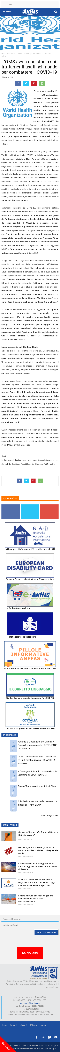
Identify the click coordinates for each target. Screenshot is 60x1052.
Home (4, 1025)
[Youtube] (56, 1037)
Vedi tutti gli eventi (50, 815)
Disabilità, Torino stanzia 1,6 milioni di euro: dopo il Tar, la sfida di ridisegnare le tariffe (38, 850)
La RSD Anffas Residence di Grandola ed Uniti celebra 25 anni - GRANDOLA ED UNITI (37, 760)
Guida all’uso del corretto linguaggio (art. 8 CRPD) (30, 698)
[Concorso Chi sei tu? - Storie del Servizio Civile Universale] (8, 836)
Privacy (33, 1025)
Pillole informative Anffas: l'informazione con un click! (30, 668)
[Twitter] (49, 1037)
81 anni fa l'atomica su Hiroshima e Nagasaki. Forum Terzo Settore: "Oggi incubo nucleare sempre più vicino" (36, 882)
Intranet (43, 1025)
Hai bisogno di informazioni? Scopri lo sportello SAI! (30, 549)
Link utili (23, 1025)
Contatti (13, 1025)
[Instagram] (43, 1037)
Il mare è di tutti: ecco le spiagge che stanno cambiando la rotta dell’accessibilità (35, 899)
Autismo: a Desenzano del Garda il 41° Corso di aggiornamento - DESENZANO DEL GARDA (37, 745)
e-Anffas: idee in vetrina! (18, 608)
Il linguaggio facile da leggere (21, 637)
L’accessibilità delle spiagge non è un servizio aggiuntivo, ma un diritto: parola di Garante (37, 866)
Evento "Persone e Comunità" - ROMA (37, 786)
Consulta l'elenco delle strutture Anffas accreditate (30, 579)
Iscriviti (49, 505)
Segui (10, 505)
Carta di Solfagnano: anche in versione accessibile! (30, 728)
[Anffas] (44, 972)
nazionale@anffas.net (30, 1002)
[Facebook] (37, 1037)
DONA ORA (30, 953)
